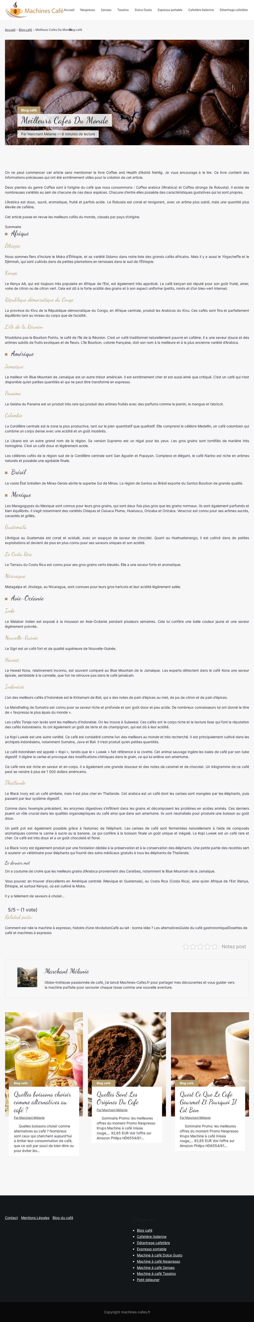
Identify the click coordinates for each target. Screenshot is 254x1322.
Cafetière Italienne (201, 10)
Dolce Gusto (143, 10)
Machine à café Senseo (156, 1267)
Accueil (69, 10)
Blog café (29, 110)
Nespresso (87, 10)
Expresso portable (170, 10)
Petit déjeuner (148, 1280)
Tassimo (123, 10)
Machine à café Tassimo (156, 1273)
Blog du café (63, 1218)
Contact (11, 1218)
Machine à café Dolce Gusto (159, 1255)
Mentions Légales (35, 1218)
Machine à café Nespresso (158, 1261)
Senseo (106, 10)
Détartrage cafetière (234, 10)
